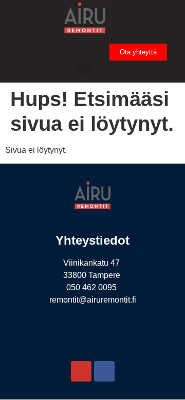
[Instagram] (81, 371)
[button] (85, 66)
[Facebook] (104, 371)
